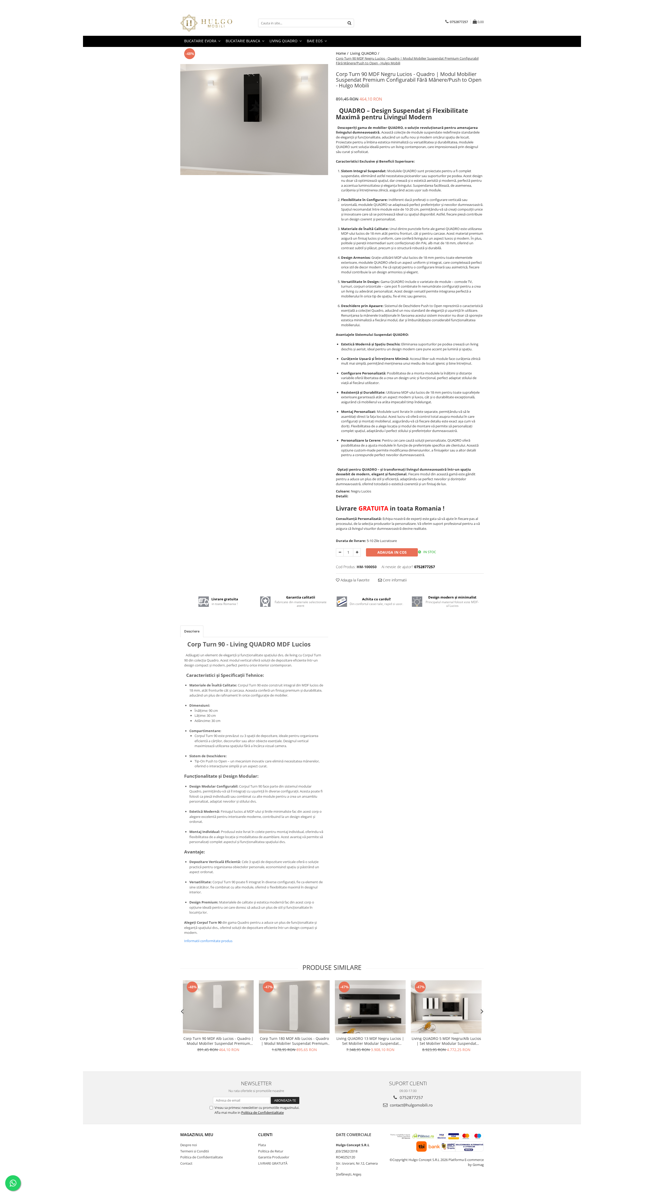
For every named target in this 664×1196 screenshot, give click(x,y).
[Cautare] (349, 23)
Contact (186, 1163)
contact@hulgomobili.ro (411, 1105)
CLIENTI (265, 1134)
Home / (342, 53)
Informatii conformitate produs (208, 940)
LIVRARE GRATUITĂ (272, 1163)
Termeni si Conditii (194, 1151)
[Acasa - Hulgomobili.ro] (206, 23)
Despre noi (188, 1145)
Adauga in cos (392, 552)
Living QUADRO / (365, 53)
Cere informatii (394, 580)
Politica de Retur (270, 1151)
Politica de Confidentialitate (262, 1112)
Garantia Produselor (273, 1157)
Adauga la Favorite (355, 580)
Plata (262, 1145)
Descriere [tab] (191, 631)
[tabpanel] (254, 119)
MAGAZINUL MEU (196, 1134)
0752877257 (411, 1097)
